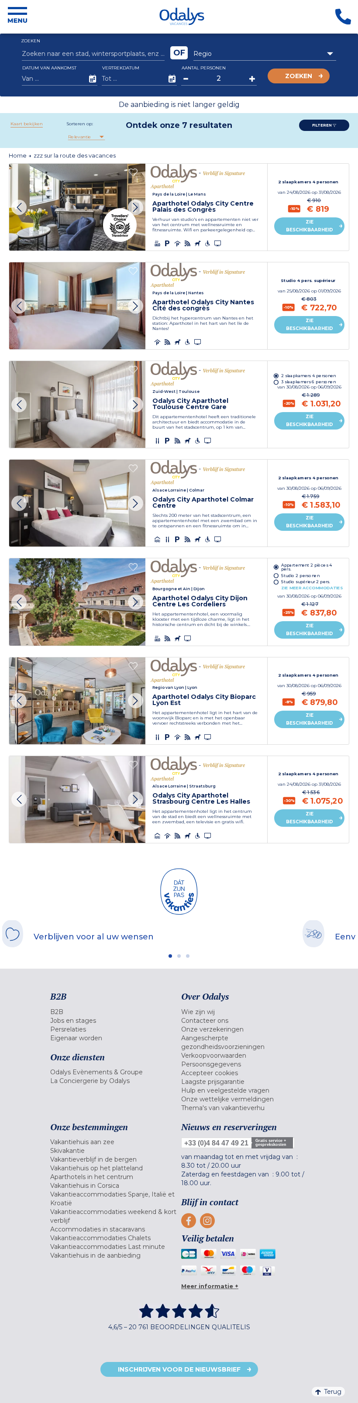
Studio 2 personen (300, 575)
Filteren (322, 125)
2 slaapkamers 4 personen (308, 182)
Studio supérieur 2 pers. (305, 581)
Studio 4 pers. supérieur (308, 280)
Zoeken (298, 76)
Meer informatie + (209, 1286)
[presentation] (19, 207)
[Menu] (17, 16)
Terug (332, 1392)
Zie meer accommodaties (312, 587)
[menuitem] (113, 1012)
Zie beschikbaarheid (309, 226)
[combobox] (264, 54)
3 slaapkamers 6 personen (308, 382)
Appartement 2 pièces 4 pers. (306, 567)
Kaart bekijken (26, 124)
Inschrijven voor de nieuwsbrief (179, 1369)
